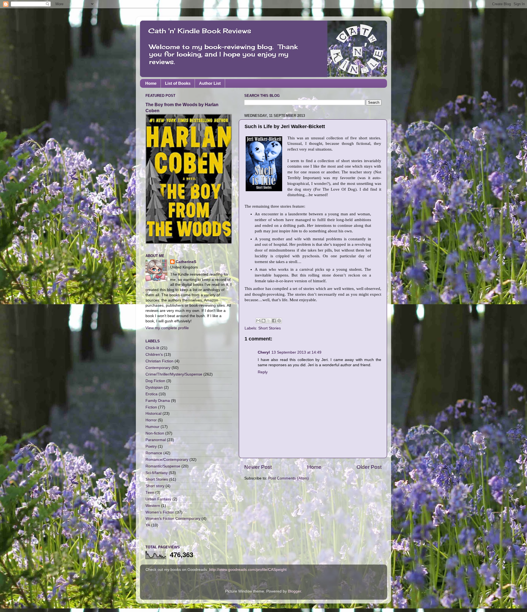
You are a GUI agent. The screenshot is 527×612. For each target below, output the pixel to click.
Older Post (369, 467)
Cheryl (264, 352)
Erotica (151, 394)
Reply (263, 372)
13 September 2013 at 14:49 (296, 352)
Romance (153, 453)
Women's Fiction (159, 512)
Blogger (294, 591)
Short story (154, 486)
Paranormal (155, 440)
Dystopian (154, 387)
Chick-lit (152, 348)
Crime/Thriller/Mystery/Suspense (173, 374)
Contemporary (157, 368)
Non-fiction (154, 433)
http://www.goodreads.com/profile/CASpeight (248, 570)
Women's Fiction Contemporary (172, 519)
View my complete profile (167, 328)
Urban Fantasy (158, 499)
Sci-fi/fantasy (156, 473)
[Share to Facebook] (274, 320)
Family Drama (157, 401)
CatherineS (186, 262)
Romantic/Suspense (162, 466)
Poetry (151, 446)
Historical (153, 413)
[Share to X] (268, 320)
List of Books (177, 83)
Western (152, 506)
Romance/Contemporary (166, 460)
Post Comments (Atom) (288, 478)
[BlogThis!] (263, 320)
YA (147, 525)
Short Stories (269, 328)
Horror (151, 420)
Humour (152, 427)
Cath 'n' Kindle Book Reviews (199, 31)
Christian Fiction (159, 361)
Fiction (151, 407)
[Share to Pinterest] (279, 320)
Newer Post (258, 467)
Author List (210, 83)
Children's (154, 354)
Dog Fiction (155, 381)
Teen (149, 492)
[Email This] (258, 320)
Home (150, 83)
